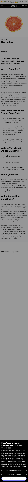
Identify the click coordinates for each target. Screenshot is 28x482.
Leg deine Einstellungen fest (14, 470)
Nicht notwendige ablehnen (14, 474)
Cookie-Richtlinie (22, 466)
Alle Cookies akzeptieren (14, 478)
